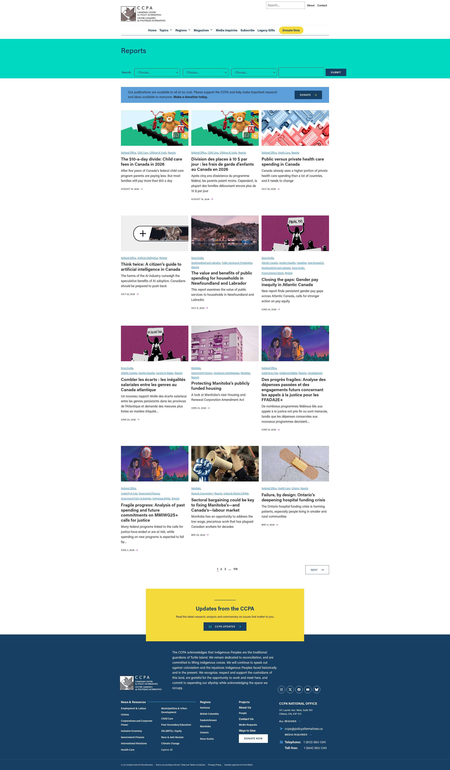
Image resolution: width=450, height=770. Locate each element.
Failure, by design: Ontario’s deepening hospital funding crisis (293, 497)
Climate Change (170, 743)
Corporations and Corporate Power (136, 722)
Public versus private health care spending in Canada (293, 161)
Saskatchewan (208, 720)
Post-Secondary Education (176, 724)
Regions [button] (181, 30)
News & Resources (133, 702)
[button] (157, 72)
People (243, 713)
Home (152, 30)
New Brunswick (316, 262)
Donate (305, 94)
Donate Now (291, 30)
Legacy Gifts (266, 30)
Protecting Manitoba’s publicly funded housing (220, 385)
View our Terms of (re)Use (193, 764)
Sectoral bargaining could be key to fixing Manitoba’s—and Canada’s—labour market (222, 505)
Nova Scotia (197, 257)
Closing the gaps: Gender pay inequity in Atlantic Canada (290, 282)
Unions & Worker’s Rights (236, 493)
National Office (128, 152)
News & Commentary (202, 493)
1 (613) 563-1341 (315, 742)
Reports (172, 152)
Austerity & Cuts (270, 372)
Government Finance (201, 372)
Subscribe (247, 30)
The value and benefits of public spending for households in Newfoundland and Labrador (221, 278)
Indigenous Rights (288, 372)
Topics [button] (163, 30)
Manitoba (196, 367)
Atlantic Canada (270, 262)
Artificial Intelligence (147, 257)
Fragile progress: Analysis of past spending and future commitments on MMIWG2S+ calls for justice (153, 512)
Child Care (142, 152)
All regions (288, 721)
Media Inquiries (226, 30)
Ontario (295, 488)
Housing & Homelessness (226, 372)
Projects (244, 702)
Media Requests (248, 724)
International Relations (134, 743)
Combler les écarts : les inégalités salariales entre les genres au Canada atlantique (153, 384)
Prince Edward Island (272, 272)
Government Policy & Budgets (136, 498)
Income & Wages (164, 372)
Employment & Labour (133, 708)
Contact (322, 5)
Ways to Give (247, 730)
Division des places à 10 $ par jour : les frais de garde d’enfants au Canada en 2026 (222, 164)
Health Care (284, 152)
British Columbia (209, 713)
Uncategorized (315, 372)
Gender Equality (287, 262)
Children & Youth (157, 152)
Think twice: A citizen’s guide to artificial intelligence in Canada (151, 266)
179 (235, 569)
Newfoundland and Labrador (205, 262)
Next (314, 569)
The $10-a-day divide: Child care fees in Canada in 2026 (151, 161)
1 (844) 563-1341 (315, 748)
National (205, 707)
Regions (205, 702)
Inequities (301, 262)
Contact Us (246, 719)
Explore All (166, 749)
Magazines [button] (201, 30)
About (310, 5)
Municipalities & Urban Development (174, 710)
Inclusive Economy (131, 731)
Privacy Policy (214, 764)
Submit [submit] (336, 72)
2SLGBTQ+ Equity (171, 731)
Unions (125, 714)
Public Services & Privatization (237, 262)
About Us (245, 707)
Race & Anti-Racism (172, 737)
